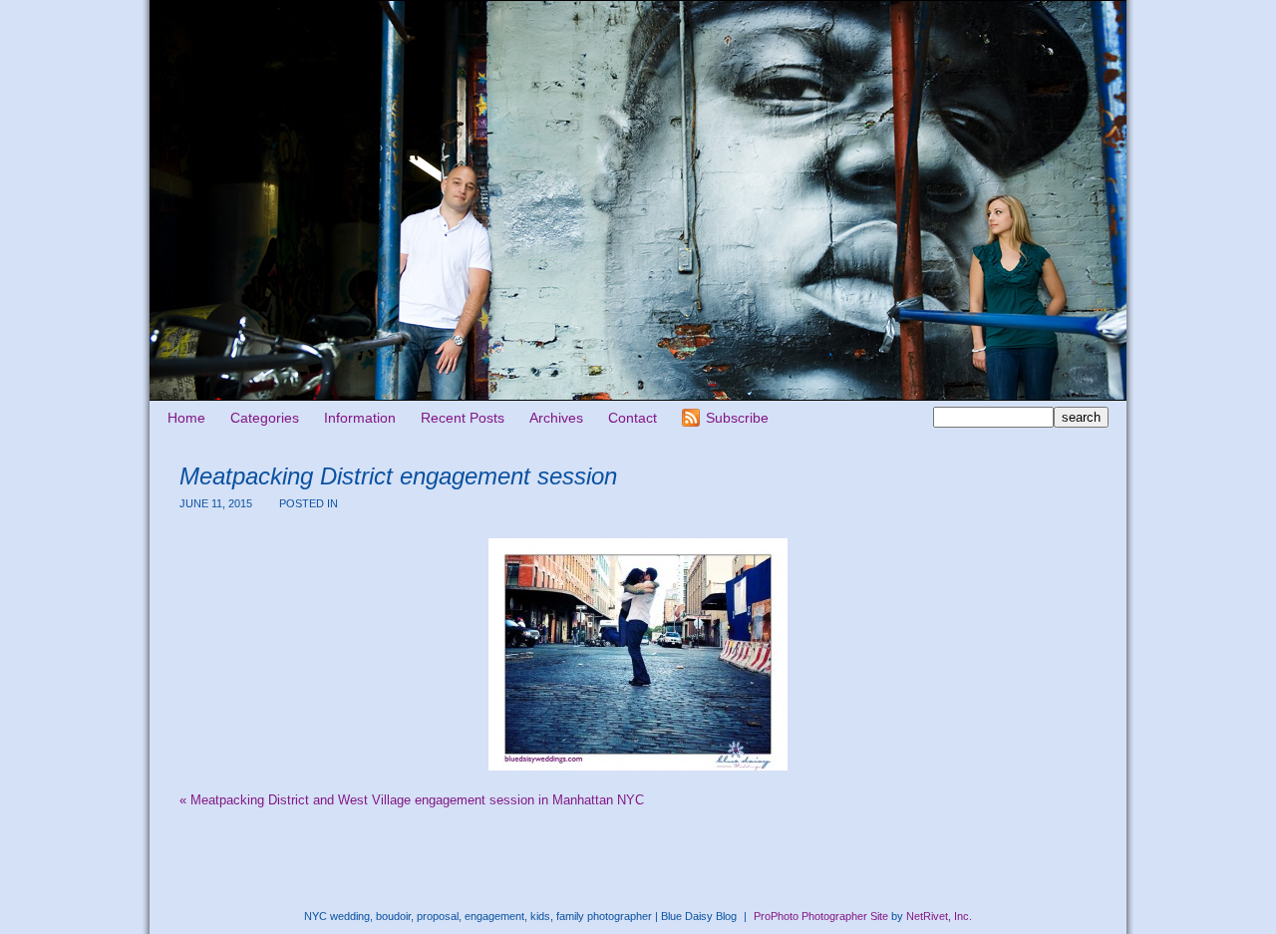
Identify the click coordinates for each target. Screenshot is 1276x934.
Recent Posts (462, 418)
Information (360, 418)
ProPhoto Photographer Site (821, 916)
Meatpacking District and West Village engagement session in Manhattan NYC (411, 799)
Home (186, 418)
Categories (264, 418)
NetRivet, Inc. (939, 916)
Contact (632, 418)
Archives (556, 418)
